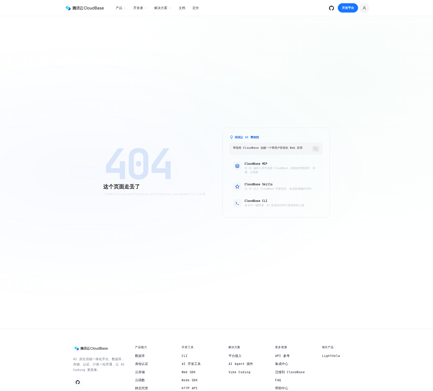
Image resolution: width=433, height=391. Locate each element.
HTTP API (190, 388)
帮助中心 (281, 388)
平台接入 (235, 356)
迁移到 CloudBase (290, 372)
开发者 (138, 8)
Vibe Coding (240, 372)
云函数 (140, 380)
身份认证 (141, 364)
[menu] (364, 8)
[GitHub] (331, 8)
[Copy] (315, 149)
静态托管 (141, 388)
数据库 (140, 356)
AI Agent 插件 (241, 364)
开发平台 (348, 8)
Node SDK (190, 380)
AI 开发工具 (191, 364)
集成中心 (281, 364)
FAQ (278, 380)
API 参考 (282, 356)
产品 (119, 8)
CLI (185, 356)
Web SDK (189, 372)
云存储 (140, 372)
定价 (195, 8)
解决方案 (160, 8)
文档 (182, 8)
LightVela (331, 356)
